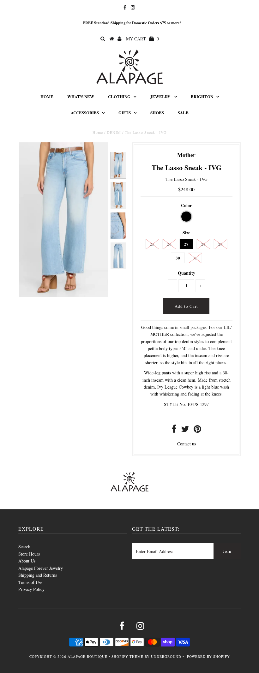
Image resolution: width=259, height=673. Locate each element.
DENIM (114, 132)
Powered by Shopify (208, 656)
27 (186, 244)
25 (152, 244)
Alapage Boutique (87, 656)
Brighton (202, 96)
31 (195, 258)
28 (203, 244)
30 (178, 258)
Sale (183, 113)
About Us (26, 561)
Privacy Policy (31, 589)
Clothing (119, 96)
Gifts (124, 113)
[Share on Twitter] (185, 430)
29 (220, 244)
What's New (80, 96)
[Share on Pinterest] (197, 430)
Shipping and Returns (37, 575)
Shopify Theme (127, 656)
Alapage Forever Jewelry (40, 568)
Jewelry (160, 96)
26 (169, 244)
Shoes (157, 113)
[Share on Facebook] (174, 430)
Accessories (85, 113)
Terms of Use (30, 582)
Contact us (186, 444)
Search (24, 547)
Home (46, 96)
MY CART (142, 39)
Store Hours (29, 554)
